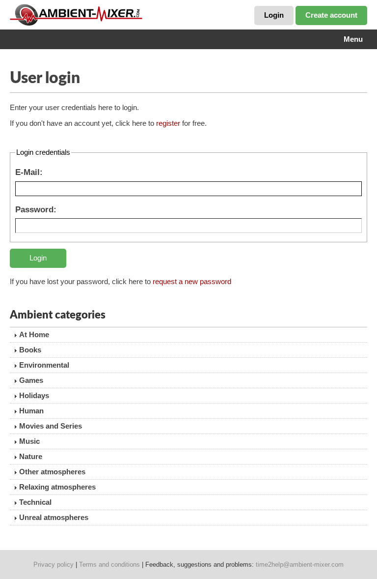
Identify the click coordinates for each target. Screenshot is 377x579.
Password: (35, 209)
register (168, 123)
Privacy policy (53, 564)
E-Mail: (29, 172)
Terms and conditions (109, 564)
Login (274, 15)
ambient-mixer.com (83, 14)
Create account (331, 15)
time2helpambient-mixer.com (300, 564)
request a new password (192, 281)
